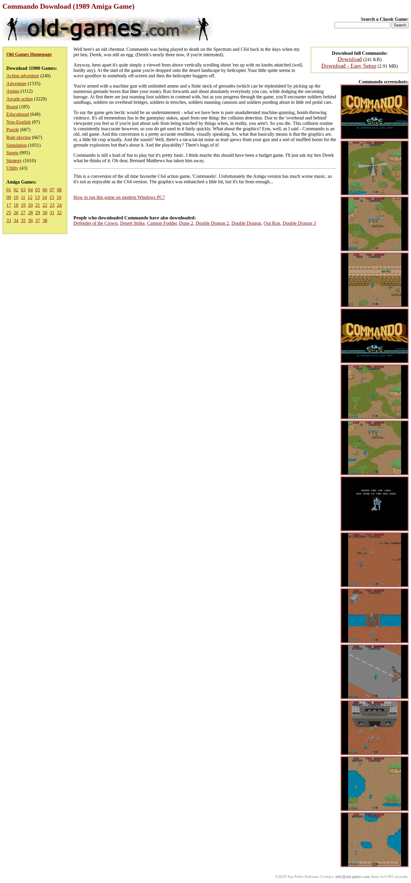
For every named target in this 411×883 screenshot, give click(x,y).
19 (23, 205)
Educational (17, 114)
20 (30, 205)
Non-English (18, 122)
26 (16, 212)
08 (59, 189)
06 (44, 189)
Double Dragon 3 (299, 223)
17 (8, 205)
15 (51, 197)
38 (44, 220)
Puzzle (12, 129)
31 (52, 212)
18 (16, 205)
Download (350, 59)
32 (59, 212)
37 (37, 220)
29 (37, 212)
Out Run (272, 223)
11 (23, 197)
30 (44, 212)
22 (44, 205)
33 (8, 220)
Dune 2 (186, 223)
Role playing (18, 137)
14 (44, 197)
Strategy (14, 160)
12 (30, 197)
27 (23, 212)
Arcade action (19, 98)
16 (59, 197)
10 (16, 197)
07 (52, 189)
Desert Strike (132, 223)
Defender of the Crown (95, 223)
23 (52, 205)
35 (23, 220)
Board (12, 106)
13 (37, 197)
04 (30, 189)
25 (8, 212)
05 (37, 189)
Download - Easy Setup (348, 66)
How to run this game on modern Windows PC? (119, 197)
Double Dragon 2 (212, 223)
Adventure (16, 83)
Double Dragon (246, 223)
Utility (12, 168)
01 (8, 189)
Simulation (16, 145)
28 (30, 212)
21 (37, 205)
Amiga (12, 91)
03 (23, 189)
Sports (12, 152)
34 (16, 220)
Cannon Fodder (162, 223)
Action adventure (22, 75)
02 (16, 189)
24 (59, 205)
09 (8, 197)
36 (30, 220)
